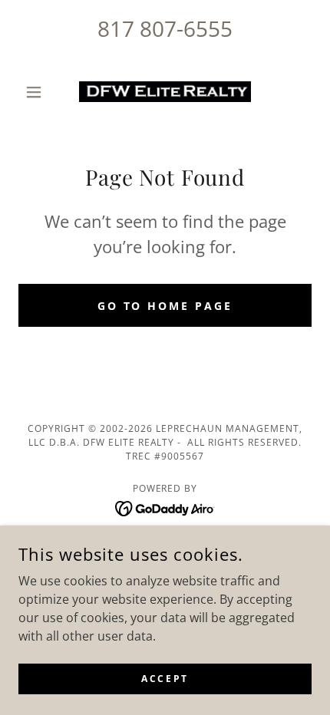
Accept (164, 678)
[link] (165, 91)
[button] (40, 92)
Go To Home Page (165, 305)
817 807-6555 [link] (165, 28)
